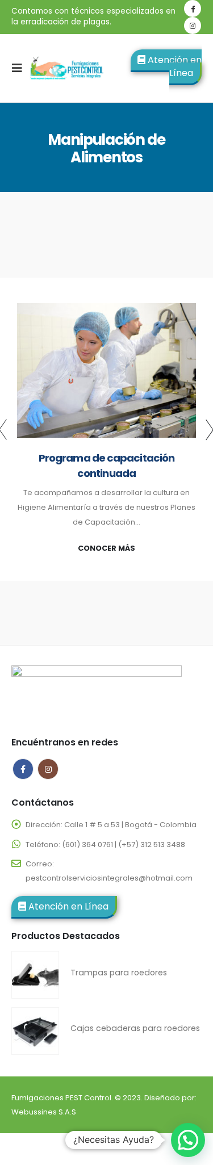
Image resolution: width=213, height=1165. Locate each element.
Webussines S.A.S (43, 1112)
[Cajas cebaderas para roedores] (35, 1031)
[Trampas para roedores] (35, 975)
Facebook (23, 769)
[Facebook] (192, 8)
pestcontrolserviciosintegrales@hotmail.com (109, 878)
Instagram (48, 769)
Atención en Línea (173, 66)
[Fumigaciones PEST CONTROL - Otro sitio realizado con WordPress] (66, 68)
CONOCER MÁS (106, 548)
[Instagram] (192, 25)
